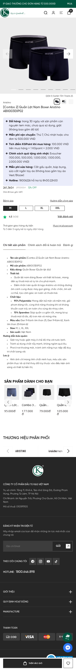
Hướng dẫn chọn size (61, 201)
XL (41, 208)
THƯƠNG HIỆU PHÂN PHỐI (26, 438)
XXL (57, 208)
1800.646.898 (25, 572)
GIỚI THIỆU (9, 592)
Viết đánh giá (65, 216)
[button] (68, 54)
